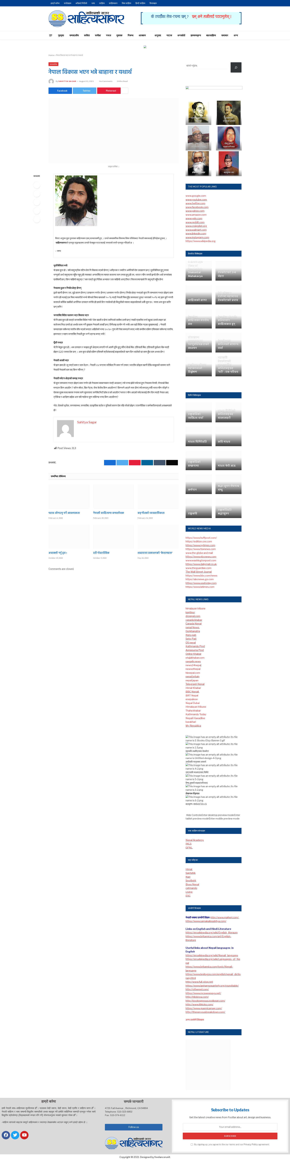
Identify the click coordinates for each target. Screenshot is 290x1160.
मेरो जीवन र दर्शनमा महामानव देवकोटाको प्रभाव (228, 296)
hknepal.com (193, 672)
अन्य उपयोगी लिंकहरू (195, 1019)
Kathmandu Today (196, 714)
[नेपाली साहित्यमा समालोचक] (113, 496)
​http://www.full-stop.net (199, 981)
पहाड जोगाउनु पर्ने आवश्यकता (64, 513)
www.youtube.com (196, 199)
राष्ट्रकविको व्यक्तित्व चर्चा (195, 416)
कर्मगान (192, 490)
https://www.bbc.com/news (201, 575)
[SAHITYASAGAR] (86, 19)
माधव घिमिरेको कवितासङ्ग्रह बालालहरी (226, 414)
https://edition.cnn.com (199, 541)
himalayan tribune (195, 608)
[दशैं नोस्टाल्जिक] (113, 536)
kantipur (190, 612)
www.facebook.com (197, 207)
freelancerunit (162, 1157)
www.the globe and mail (199, 552)
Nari (188, 876)
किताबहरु (153, 3)
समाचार (224, 35)
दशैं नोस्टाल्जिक (101, 553)
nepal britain (192, 676)
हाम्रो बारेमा (55, 3)
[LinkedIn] (36, 202)
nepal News (193, 627)
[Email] (36, 219)
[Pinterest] (36, 210)
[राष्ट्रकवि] (199, 508)
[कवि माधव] (228, 436)
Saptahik (191, 873)
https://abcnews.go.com (200, 579)
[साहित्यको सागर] (199, 295)
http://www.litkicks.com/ (199, 1004)
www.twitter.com (195, 203)
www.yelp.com (194, 218)
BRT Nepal (192, 695)
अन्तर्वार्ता (181, 35)
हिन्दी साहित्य (140, 3)
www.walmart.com (196, 229)
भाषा (93, 3)
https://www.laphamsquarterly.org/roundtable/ (212, 985)
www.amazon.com (196, 214)
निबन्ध (130, 35)
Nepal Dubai (193, 703)
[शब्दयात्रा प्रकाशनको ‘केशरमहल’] (158, 536)
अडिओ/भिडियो (81, 3)
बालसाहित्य (211, 35)
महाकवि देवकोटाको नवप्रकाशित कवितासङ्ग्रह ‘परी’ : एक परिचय (228, 365)
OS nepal (191, 642)
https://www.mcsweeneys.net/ (203, 993)
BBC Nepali (192, 691)
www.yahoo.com (195, 210)
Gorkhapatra (193, 631)
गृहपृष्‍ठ (61, 35)
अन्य (236, 35)
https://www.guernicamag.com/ (204, 1008)
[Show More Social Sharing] (125, 90)
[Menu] (50, 35)
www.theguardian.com (198, 568)
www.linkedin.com (196, 233)
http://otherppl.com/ (197, 989)
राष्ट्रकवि (192, 514)
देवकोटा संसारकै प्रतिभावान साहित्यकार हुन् (227, 320)
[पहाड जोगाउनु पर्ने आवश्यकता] (69, 496)
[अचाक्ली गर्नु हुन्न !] (69, 536)
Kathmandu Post (195, 646)
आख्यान (142, 35)
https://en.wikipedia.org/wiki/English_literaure (212, 932)
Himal (189, 869)
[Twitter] (36, 193)
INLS (188, 843)
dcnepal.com (193, 616)
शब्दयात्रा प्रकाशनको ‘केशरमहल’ (155, 553)
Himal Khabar (193, 687)
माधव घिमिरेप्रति (197, 442)
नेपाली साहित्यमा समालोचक (108, 513)
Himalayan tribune (196, 706)
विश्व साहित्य (126, 3)
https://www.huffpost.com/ (201, 537)
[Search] (247, 35)
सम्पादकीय (74, 35)
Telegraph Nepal (195, 684)
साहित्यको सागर (197, 300)
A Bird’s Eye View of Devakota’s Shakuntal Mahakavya (195, 269)
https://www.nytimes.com (200, 545)
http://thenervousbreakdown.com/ (206, 1012)
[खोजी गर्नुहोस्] (236, 67)
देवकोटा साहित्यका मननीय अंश (198, 320)
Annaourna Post (195, 650)
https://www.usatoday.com (201, 583)
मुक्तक (119, 35)
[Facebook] (36, 185)
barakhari (191, 721)
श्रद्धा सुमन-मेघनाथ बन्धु (228, 488)
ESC (188, 895)
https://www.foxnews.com (201, 549)
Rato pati (191, 635)
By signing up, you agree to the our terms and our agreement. (232, 1144)
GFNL (189, 847)
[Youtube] (24, 1135)
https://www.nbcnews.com (201, 556)
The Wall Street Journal (199, 571)
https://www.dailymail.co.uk (201, 564)
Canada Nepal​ (194, 623)
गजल (108, 35)
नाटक (169, 35)
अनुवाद (158, 35)
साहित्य (102, 3)
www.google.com (196, 195)
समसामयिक (53, 64)
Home (51, 55)
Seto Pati (191, 638)
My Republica (193, 725)
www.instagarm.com (197, 237)
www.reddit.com (195, 222)
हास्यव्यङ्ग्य (196, 35)
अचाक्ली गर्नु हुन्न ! (58, 553)
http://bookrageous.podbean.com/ (205, 1000)
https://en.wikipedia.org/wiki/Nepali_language (212, 955)
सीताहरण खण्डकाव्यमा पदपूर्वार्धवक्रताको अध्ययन (198, 343)
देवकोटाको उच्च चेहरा (227, 274)
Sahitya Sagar (67, 81)
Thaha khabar (193, 710)
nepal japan (192, 680)
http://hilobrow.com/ (197, 996)
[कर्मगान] (199, 484)
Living (189, 892)
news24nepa (193, 665)
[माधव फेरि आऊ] (228, 460)
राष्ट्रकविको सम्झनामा (194, 464)
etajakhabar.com (195, 657)
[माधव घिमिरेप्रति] (199, 436)
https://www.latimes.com (200, 586)
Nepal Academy (195, 840)
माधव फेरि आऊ (227, 466)
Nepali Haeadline (195, 718)
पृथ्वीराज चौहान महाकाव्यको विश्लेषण (197, 368)
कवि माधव (224, 442)
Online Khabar (193, 653)
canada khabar (194, 619)
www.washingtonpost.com (201, 560)
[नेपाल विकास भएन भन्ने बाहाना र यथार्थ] (114, 130)
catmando (191, 888)
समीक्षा (98, 35)
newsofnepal (193, 669)
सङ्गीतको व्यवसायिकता (151, 513)
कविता (87, 35)
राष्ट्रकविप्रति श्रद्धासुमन (225, 512)
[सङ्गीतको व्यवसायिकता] (158, 496)
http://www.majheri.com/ (225, 917)
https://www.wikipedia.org (200, 241)
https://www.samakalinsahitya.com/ (206, 921)
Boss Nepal (192, 884)
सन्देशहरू (67, 3)
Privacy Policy (251, 1144)
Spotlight (191, 880)
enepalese (192, 699)
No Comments (105, 81)
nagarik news (193, 661)
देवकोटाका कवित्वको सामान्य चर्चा (228, 344)
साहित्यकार (113, 3)
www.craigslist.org (196, 226)
